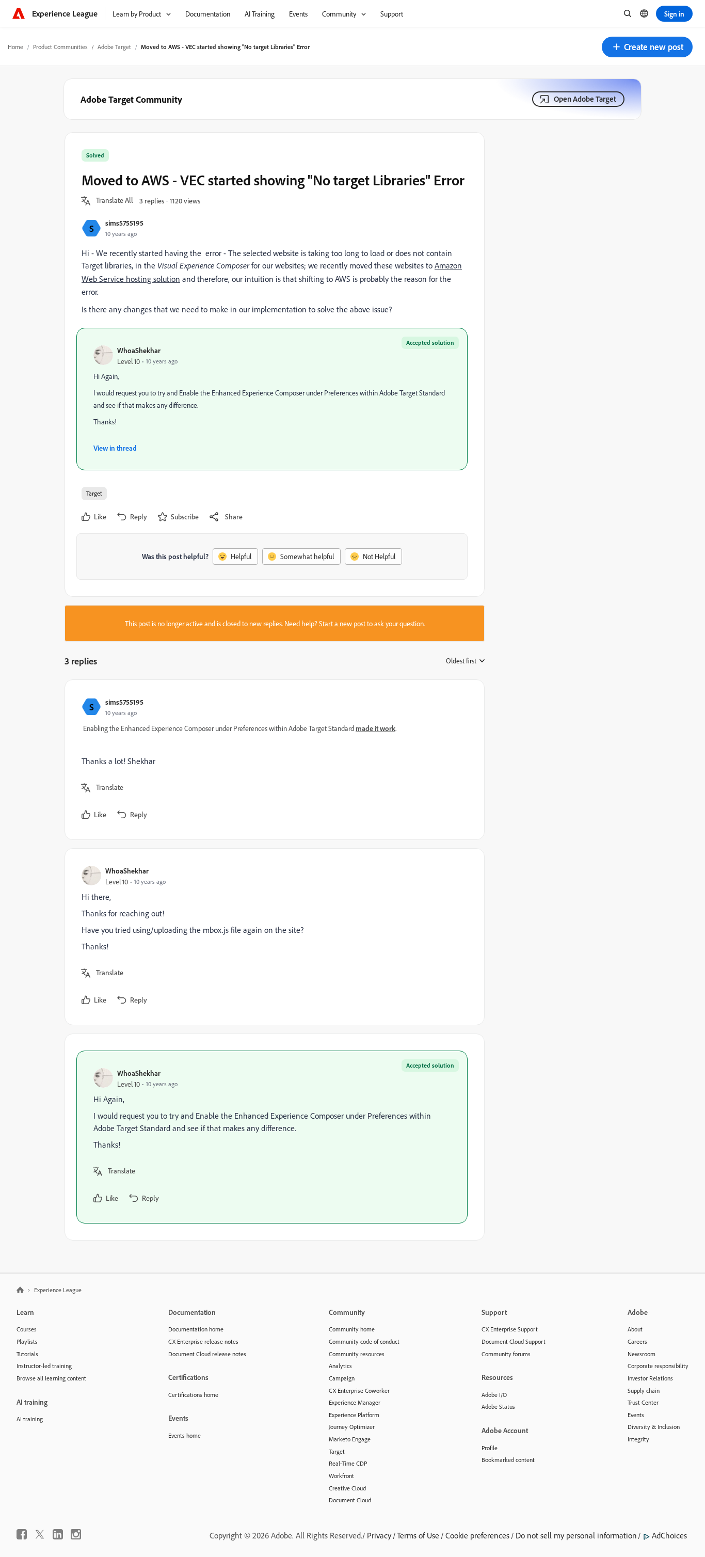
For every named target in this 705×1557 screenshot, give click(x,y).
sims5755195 (124, 222)
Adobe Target (114, 47)
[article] (272, 759)
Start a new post (342, 623)
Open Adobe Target (585, 99)
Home (15, 47)
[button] (647, 47)
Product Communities (60, 47)
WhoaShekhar (139, 350)
